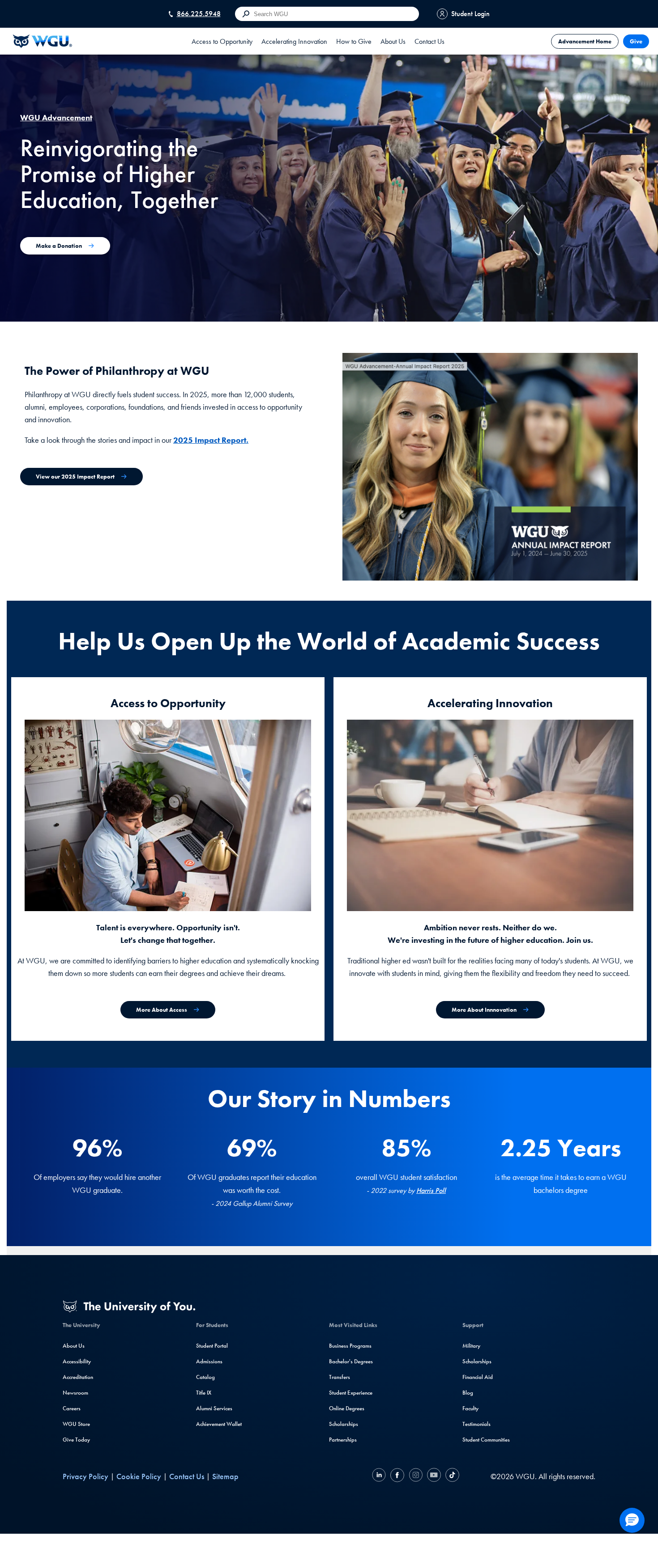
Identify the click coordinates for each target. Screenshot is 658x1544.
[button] (632, 1520)
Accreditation (78, 1377)
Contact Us (429, 41)
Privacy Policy (85, 1476)
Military (471, 1345)
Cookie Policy (138, 1476)
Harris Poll (431, 1190)
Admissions (209, 1361)
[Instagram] (415, 1476)
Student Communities (486, 1439)
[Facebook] (397, 1476)
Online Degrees (346, 1408)
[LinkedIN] (380, 1476)
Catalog (205, 1377)
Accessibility (77, 1361)
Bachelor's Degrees (351, 1361)
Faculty (470, 1408)
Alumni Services (214, 1408)
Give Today (76, 1439)
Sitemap (225, 1476)
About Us (74, 1345)
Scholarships (343, 1424)
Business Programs (350, 1345)
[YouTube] (434, 1476)
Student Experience (350, 1392)
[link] (354, 41)
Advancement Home (584, 41)
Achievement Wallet (219, 1424)
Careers (72, 1408)
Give (636, 41)
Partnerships (343, 1439)
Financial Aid (477, 1377)
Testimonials (476, 1424)
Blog (467, 1392)
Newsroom (75, 1392)
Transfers (339, 1377)
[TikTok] (451, 1476)
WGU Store (76, 1424)
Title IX (203, 1392)
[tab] (222, 41)
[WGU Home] (42, 41)
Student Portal (212, 1345)
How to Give (354, 41)
